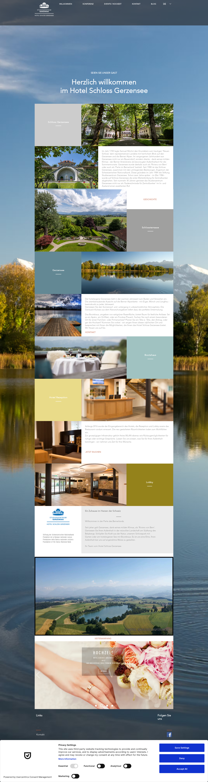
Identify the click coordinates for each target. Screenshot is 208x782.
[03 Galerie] (106, 705)
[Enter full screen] (169, 631)
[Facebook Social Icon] (169, 734)
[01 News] (96, 706)
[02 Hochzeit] (101, 706)
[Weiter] (170, 675)
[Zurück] (38, 675)
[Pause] (39, 631)
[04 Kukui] (112, 706)
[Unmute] (44, 631)
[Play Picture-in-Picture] (164, 631)
